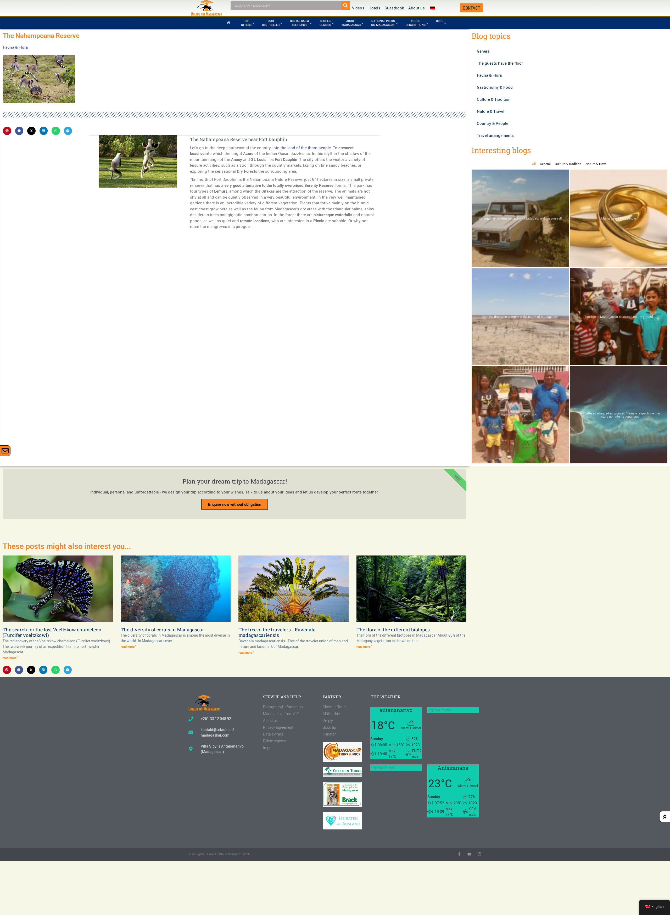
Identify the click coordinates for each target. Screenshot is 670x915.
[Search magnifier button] (345, 5)
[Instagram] (480, 854)
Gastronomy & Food (495, 87)
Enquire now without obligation (234, 504)
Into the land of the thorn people (301, 147)
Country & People (492, 123)
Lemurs (220, 191)
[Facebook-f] (459, 854)
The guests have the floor (500, 63)
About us (416, 7)
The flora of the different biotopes (393, 629)
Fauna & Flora (15, 47)
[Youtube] (469, 854)
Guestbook (394, 7)
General (483, 51)
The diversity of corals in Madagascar (162, 629)
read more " (10, 658)
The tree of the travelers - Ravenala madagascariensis (277, 632)
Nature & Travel (490, 111)
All (534, 164)
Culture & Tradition (494, 99)
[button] (7, 131)
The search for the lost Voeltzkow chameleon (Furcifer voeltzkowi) (52, 632)
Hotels (374, 7)
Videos (358, 7)
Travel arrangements (495, 135)
